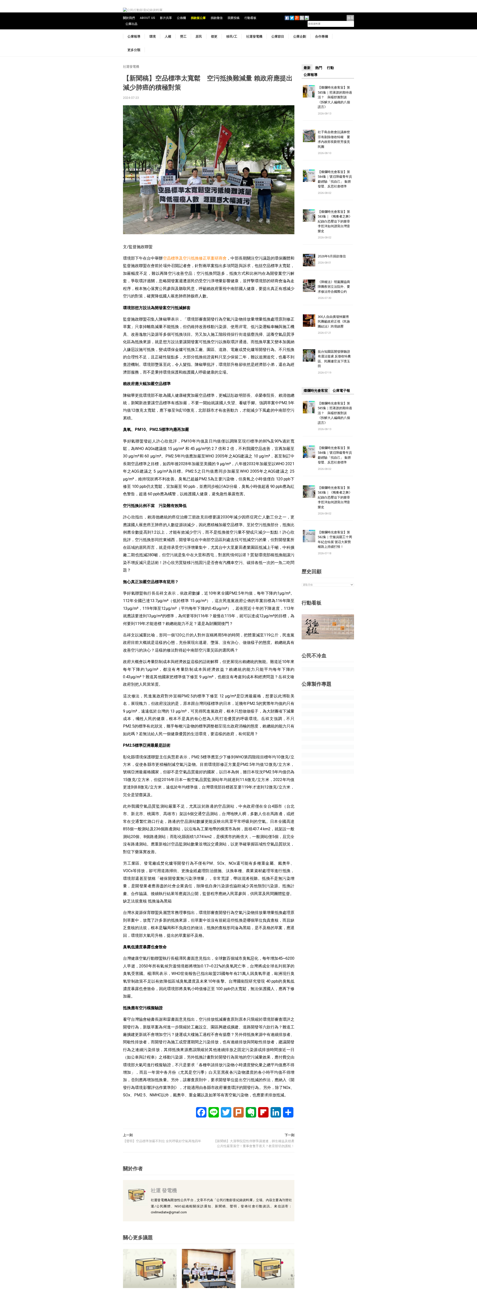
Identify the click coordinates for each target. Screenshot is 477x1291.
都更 (214, 36)
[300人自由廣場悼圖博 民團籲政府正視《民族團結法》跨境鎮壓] (309, 320)
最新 (307, 68)
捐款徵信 (217, 18)
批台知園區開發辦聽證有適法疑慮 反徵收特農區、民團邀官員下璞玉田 (334, 358)
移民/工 (231, 36)
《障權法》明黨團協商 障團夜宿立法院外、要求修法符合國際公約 (335, 287)
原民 (199, 36)
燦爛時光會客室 (316, 391)
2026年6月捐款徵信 (332, 256)
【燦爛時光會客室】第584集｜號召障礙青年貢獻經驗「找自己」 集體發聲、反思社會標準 (335, 179)
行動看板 (250, 18)
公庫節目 (277, 36)
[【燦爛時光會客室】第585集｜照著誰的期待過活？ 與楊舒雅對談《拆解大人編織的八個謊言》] (309, 91)
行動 (330, 68)
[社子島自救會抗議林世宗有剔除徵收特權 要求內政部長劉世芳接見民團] (309, 136)
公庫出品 (131, 24)
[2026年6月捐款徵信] (309, 260)
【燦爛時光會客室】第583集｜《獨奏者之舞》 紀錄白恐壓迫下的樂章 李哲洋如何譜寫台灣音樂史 (335, 221)
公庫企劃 (299, 36)
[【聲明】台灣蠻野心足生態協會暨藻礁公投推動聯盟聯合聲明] (268, 1268)
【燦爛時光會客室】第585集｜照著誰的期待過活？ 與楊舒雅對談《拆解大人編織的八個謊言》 (335, 97)
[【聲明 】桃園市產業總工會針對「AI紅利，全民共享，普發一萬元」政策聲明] (150, 1268)
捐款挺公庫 (198, 18)
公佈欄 (181, 18)
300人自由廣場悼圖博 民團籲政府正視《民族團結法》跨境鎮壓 (335, 321)
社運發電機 (254, 36)
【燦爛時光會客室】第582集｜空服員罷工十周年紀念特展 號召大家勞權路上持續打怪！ (335, 539)
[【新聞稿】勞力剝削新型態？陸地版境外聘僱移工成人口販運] (209, 1268)
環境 (152, 36)
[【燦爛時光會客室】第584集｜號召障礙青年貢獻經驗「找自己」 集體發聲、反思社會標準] (309, 175)
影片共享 (166, 18)
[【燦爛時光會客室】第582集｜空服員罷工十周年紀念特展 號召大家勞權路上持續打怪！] (309, 536)
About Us (147, 18)
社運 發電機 (164, 1190)
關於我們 (129, 18)
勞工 (183, 36)
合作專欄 (321, 36)
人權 (168, 36)
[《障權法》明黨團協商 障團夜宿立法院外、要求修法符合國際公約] (309, 285)
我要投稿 (233, 18)
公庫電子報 (341, 391)
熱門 (318, 68)
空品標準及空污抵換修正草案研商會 (195, 258)
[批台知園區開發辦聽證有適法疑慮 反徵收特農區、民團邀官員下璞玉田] (309, 355)
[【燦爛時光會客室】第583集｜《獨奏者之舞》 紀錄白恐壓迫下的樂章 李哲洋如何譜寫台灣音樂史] (309, 215)
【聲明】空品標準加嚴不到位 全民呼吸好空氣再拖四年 (162, 1141)
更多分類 (133, 50)
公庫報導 (133, 36)
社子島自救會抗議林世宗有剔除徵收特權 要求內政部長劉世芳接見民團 (334, 139)
